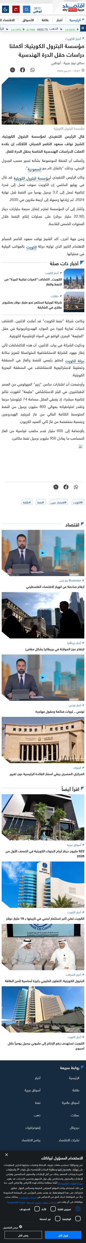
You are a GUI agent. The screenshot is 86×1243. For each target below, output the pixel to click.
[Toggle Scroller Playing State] (83, 28)
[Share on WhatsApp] (33, 70)
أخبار (37, 1077)
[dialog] (43, 1196)
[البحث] (26, 9)
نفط (37, 1102)
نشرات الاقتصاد (69, 1140)
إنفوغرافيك (32, 1127)
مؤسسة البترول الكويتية (32, 177)
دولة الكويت (74, 360)
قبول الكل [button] (63, 1235)
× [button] (6, 1154)
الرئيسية (75, 19)
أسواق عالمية (70, 1102)
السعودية (34, 168)
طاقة (75, 1090)
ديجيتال (74, 1127)
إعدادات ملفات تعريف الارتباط (42, 1202)
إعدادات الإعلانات (27, 1197)
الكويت (31, 246)
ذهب (37, 1115)
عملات (75, 1115)
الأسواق (28, 19)
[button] (37, 9)
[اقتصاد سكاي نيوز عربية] (69, 8)
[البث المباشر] (16, 9)
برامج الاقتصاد (31, 1140)
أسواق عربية (32, 1090)
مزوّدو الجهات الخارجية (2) (70, 1183)
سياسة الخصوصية (16, 1202)
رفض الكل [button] (23, 1235)
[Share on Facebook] (23, 70)
